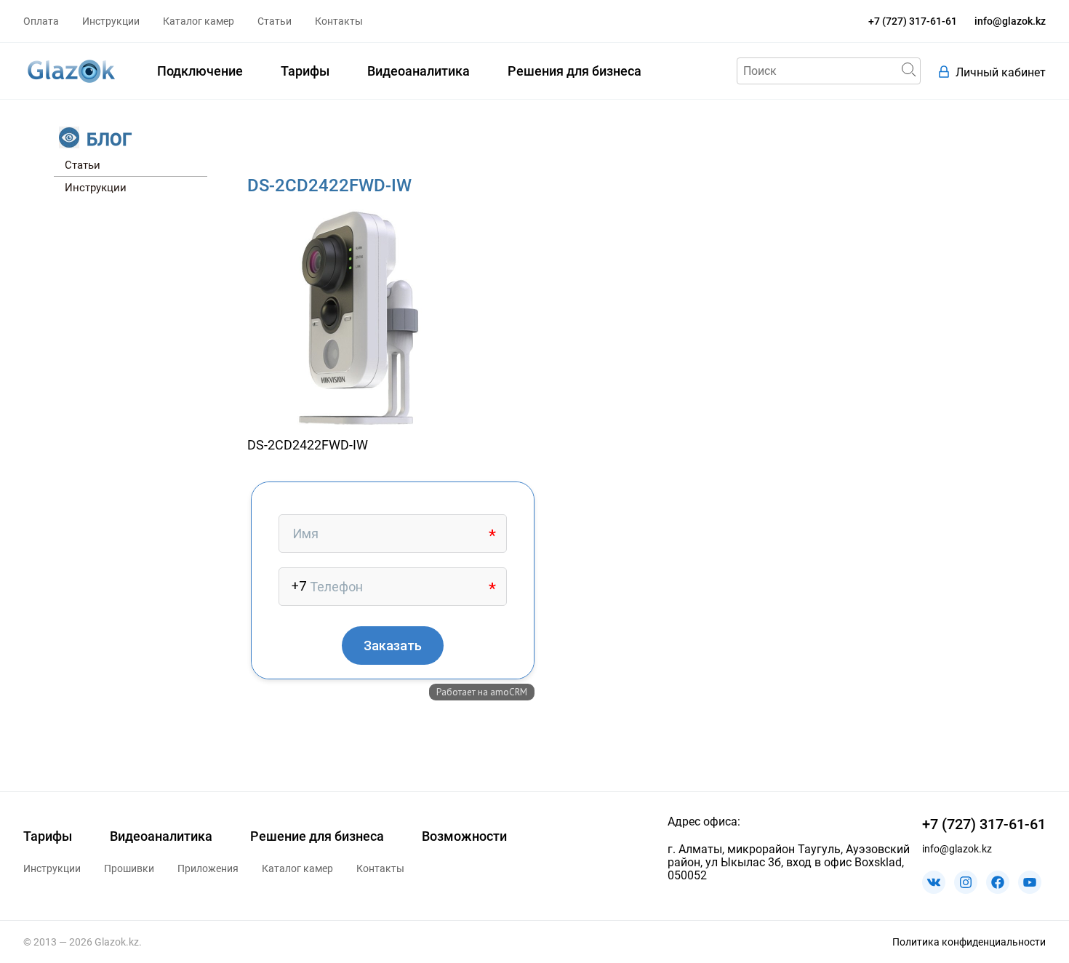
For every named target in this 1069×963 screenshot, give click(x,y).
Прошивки (129, 868)
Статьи (274, 21)
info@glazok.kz (1010, 21)
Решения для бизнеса (574, 71)
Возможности (464, 836)
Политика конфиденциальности (969, 942)
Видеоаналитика (418, 71)
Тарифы (305, 71)
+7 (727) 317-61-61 (912, 21)
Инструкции (111, 21)
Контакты (339, 21)
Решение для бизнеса (317, 836)
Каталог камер (198, 21)
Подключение (200, 71)
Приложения (208, 868)
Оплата (41, 21)
